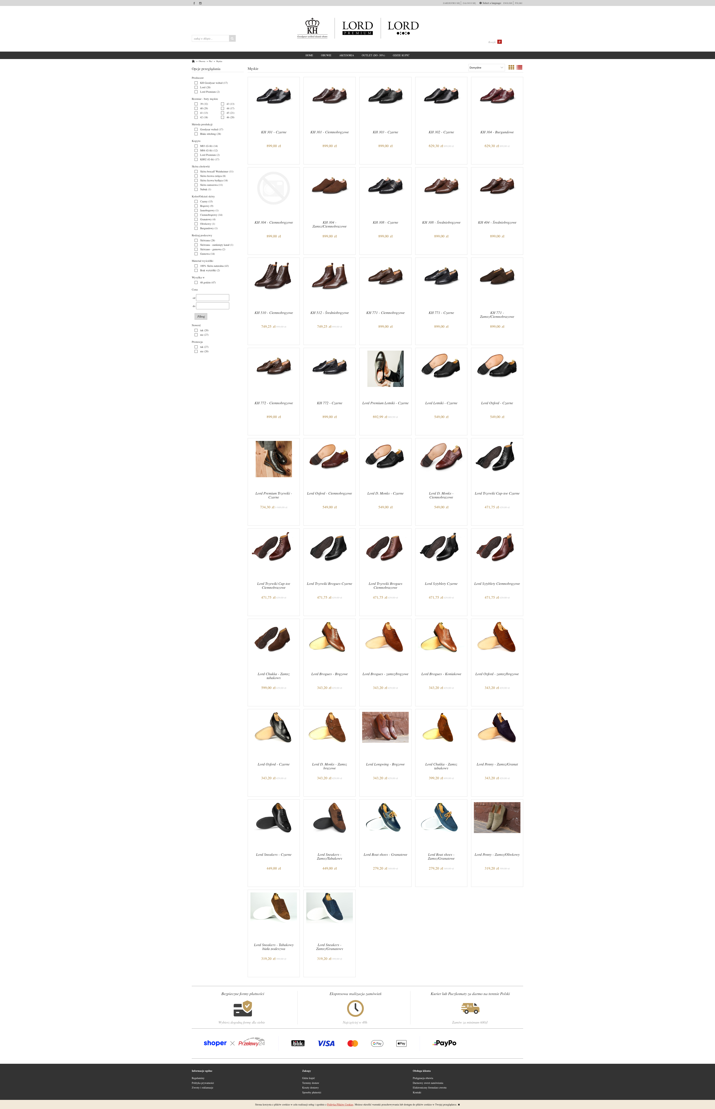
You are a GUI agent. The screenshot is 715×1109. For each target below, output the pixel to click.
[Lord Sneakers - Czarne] (273, 825)
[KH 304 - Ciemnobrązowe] (273, 193)
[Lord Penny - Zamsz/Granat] (497, 735)
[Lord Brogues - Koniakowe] (441, 645)
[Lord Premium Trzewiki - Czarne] (273, 464)
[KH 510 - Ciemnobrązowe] (273, 283)
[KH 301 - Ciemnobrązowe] (329, 103)
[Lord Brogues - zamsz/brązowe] (385, 645)
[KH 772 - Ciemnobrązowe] (273, 374)
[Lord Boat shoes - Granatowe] (385, 825)
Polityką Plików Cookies (340, 1104)
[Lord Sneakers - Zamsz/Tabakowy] (329, 825)
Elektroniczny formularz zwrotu (430, 1087)
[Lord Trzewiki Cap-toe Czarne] (497, 464)
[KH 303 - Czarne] (385, 103)
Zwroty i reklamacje (202, 1087)
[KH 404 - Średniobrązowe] (497, 193)
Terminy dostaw (310, 1083)
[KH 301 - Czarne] (273, 103)
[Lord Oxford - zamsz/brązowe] (497, 645)
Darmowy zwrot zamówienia (428, 1083)
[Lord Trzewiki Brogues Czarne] (329, 554)
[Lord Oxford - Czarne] (497, 374)
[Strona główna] (357, 28)
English (507, 3)
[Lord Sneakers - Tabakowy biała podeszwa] (273, 915)
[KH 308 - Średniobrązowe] (441, 193)
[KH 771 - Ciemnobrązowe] (385, 283)
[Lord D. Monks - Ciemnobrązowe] (441, 464)
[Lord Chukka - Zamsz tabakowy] (273, 645)
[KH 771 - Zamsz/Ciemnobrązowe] (497, 283)
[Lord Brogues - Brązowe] (329, 645)
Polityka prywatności (203, 1083)
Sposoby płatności (311, 1092)
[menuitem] (309, 55)
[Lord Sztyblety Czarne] (441, 554)
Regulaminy (198, 1078)
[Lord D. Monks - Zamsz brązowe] (329, 735)
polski (518, 3)
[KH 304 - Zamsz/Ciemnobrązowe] (329, 193)
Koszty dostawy (310, 1087)
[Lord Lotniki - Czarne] (441, 374)
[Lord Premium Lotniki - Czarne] (385, 374)
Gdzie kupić (308, 1078)
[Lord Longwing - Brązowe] (385, 735)
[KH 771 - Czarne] (441, 283)
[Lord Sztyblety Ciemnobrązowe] (497, 554)
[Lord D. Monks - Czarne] (385, 464)
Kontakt (417, 1092)
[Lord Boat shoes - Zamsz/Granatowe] (441, 825)
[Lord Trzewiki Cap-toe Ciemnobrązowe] (273, 554)
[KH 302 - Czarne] (441, 103)
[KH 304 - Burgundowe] (497, 103)
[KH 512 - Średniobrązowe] (329, 283)
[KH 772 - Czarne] (329, 374)
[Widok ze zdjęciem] (511, 67)
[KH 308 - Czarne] (385, 193)
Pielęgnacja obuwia (423, 1078)
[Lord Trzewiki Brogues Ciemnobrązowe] (385, 554)
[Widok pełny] (519, 67)
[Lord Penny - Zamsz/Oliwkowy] (497, 825)
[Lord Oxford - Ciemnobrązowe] (329, 464)
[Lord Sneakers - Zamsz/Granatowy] (329, 915)
